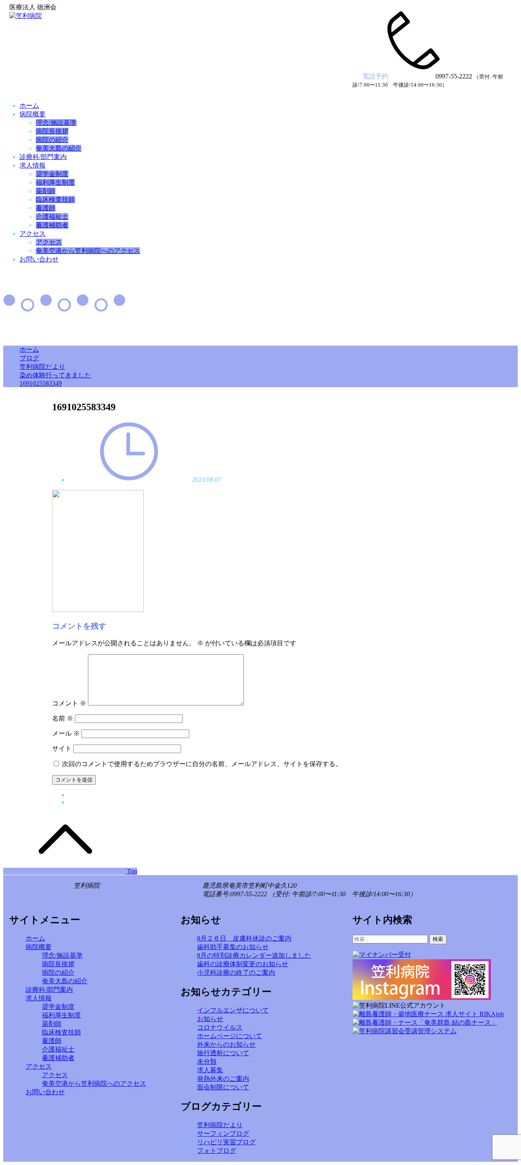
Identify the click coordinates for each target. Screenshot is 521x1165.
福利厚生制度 (55, 182)
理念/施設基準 (56, 122)
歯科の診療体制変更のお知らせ (242, 963)
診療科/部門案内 (43, 156)
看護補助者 (52, 225)
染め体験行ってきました (55, 375)
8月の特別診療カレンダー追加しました (254, 955)
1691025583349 (41, 383)
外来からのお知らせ (226, 1044)
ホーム (29, 105)
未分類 (207, 1061)
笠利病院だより (42, 366)
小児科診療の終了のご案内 (236, 972)
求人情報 (33, 165)
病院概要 (33, 114)
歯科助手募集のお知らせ (233, 946)
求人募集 (210, 1070)
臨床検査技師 (55, 199)
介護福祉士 (52, 216)
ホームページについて (229, 1035)
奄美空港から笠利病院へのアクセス (88, 250)
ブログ (29, 358)
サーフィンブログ (223, 1133)
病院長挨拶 (52, 131)
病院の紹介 (52, 139)
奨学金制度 (52, 173)
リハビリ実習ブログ (226, 1142)
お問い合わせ (39, 259)
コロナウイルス (220, 1027)
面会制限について (223, 1087)
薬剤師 (45, 190)
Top (131, 871)
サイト (62, 748)
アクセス (33, 233)
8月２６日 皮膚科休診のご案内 (244, 938)
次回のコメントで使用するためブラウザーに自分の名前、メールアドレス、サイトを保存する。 (202, 763)
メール (66, 733)
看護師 (45, 208)
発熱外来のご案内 (223, 1078)
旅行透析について (223, 1053)
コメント (69, 703)
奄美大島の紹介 (58, 148)
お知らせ (210, 1018)
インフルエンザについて (233, 1010)
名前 (62, 718)
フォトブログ (216, 1150)
